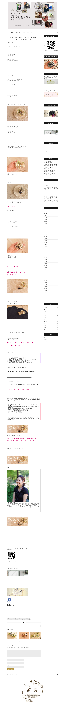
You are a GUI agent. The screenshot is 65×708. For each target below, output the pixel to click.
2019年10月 (45, 248)
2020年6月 (45, 234)
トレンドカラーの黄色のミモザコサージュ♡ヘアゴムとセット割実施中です (50, 162)
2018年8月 (45, 278)
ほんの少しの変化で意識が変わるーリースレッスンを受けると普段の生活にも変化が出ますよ (21, 371)
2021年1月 (45, 223)
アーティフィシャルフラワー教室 (11, 618)
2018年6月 (45, 282)
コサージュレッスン (19, 618)
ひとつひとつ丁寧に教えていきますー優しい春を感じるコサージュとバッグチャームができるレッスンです (23, 384)
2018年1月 (45, 292)
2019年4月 (45, 261)
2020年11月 (45, 225)
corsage (12, 32)
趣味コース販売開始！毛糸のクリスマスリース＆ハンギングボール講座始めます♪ (50, 171)
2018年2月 (45, 290)
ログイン (45, 337)
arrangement (45, 307)
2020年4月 (45, 236)
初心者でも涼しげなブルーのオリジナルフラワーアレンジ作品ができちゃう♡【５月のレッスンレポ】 (35, 641)
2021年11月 (45, 213)
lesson (24, 32)
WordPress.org (46, 343)
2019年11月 (45, 246)
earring (16, 32)
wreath (45, 329)
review (28, 32)
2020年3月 (45, 238)
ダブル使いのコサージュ (26, 618)
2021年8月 (45, 217)
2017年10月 (45, 299)
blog (31, 32)
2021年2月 (45, 221)
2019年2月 (45, 265)
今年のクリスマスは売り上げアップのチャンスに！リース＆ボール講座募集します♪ (50, 174)
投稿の (45, 339)
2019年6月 (45, 257)
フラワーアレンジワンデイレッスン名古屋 (24, 619)
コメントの (46, 341)
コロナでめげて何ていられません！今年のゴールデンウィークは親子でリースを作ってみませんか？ (50, 192)
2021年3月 (45, 219)
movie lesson (45, 321)
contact (45, 313)
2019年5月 (45, 259)
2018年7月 (45, 280)
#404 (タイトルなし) (10, 674)
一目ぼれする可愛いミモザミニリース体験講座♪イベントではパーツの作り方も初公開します (51, 165)
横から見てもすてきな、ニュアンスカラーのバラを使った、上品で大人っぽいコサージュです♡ (23, 641)
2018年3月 (45, 288)
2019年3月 (45, 263)
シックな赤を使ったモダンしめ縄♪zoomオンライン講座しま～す (51, 168)
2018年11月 (45, 271)
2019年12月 (45, 244)
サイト (8, 665)
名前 (8, 658)
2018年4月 (45, 286)
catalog (45, 311)
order (20, 32)
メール (8, 661)
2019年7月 (45, 255)
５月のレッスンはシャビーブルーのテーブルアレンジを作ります (12, 640)
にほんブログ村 (46, 153)
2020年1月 (45, 242)
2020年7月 (45, 232)
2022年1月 (45, 211)
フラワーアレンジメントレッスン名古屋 (12, 619)
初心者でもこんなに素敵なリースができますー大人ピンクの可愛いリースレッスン (19, 374)
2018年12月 (45, 269)
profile (8, 32)
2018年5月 (45, 284)
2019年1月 (45, 267)
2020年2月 (45, 240)
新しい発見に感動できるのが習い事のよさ (13, 381)
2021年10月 (45, 215)
